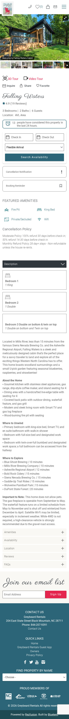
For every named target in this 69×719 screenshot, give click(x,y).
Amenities (10, 532)
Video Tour (36, 79)
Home (34, 643)
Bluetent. (53, 714)
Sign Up (55, 594)
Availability (10, 540)
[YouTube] (37, 662)
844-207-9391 (39, 624)
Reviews (9, 556)
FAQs (7, 564)
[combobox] (34, 677)
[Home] (7, 8)
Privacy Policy (34, 655)
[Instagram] (43, 662)
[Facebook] (25, 662)
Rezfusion (31, 714)
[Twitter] (31, 662)
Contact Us (34, 628)
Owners (34, 651)
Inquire (10, 85)
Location (9, 548)
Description (10, 264)
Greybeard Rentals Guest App (34, 647)
